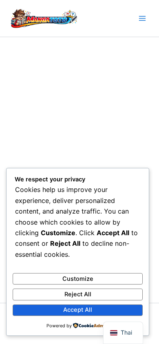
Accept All (77, 309)
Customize (77, 278)
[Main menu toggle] (142, 18)
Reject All (77, 294)
